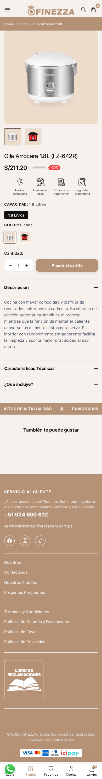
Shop (23, 24)
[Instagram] (25, 541)
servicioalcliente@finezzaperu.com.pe (38, 526)
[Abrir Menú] (7, 10)
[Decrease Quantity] (10, 265)
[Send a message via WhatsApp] (10, 769)
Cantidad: (13, 253)
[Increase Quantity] (27, 265)
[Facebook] (9, 541)
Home (9, 24)
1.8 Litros (16, 215)
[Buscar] (83, 9)
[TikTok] (40, 541)
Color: (18, 225)
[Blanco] (10, 237)
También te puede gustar (51, 430)
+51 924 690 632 (26, 515)
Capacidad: (25, 204)
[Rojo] (24, 237)
